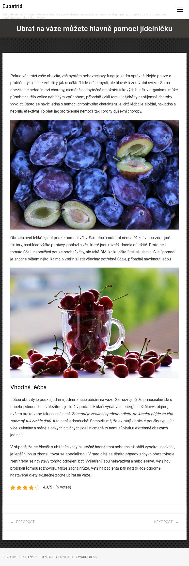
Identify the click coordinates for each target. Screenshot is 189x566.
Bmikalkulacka (139, 252)
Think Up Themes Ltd (41, 557)
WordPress (87, 557)
